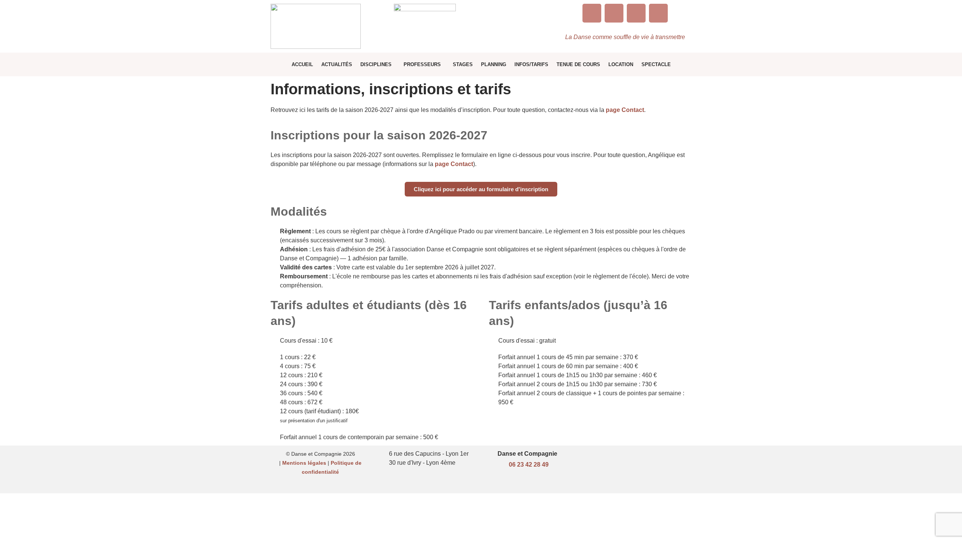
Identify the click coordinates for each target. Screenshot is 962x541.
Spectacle (656, 64)
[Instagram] (591, 13)
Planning (493, 64)
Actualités (336, 64)
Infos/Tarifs (531, 64)
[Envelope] (636, 13)
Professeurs (422, 64)
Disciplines (376, 64)
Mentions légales (304, 463)
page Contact (625, 110)
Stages (463, 64)
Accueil (302, 64)
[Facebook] (614, 13)
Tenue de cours (578, 64)
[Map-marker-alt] (658, 13)
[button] (377, 64)
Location (620, 64)
